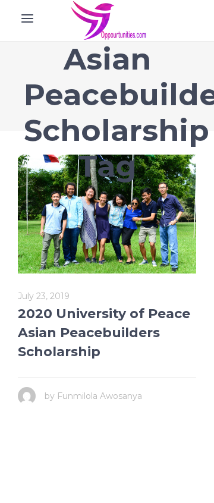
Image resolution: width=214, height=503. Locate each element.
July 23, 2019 (44, 296)
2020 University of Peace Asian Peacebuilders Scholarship (104, 333)
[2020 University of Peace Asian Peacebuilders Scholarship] (107, 214)
